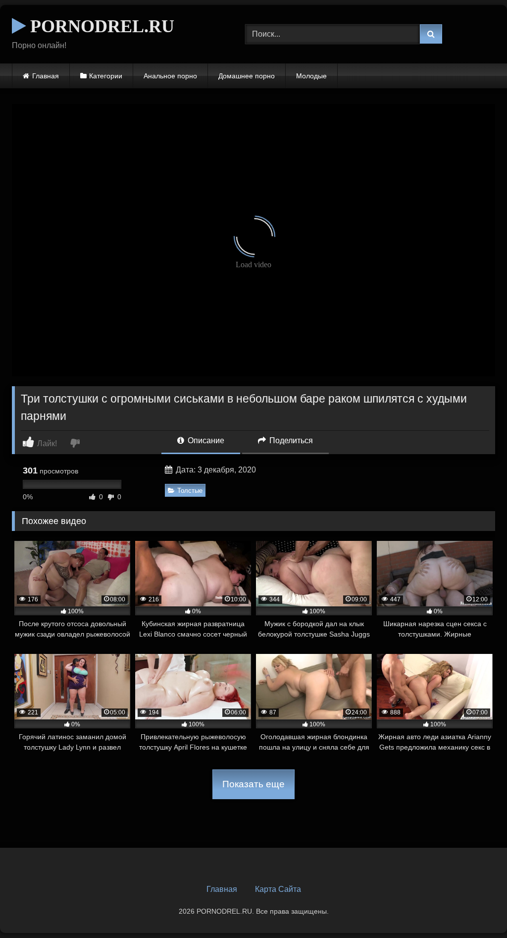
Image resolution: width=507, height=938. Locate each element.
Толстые (190, 490)
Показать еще (253, 784)
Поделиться (290, 440)
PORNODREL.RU (100, 26)
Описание (205, 440)
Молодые (311, 76)
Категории (105, 76)
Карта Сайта (278, 889)
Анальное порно (170, 76)
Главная (45, 76)
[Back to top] (476, 908)
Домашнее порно (246, 76)
